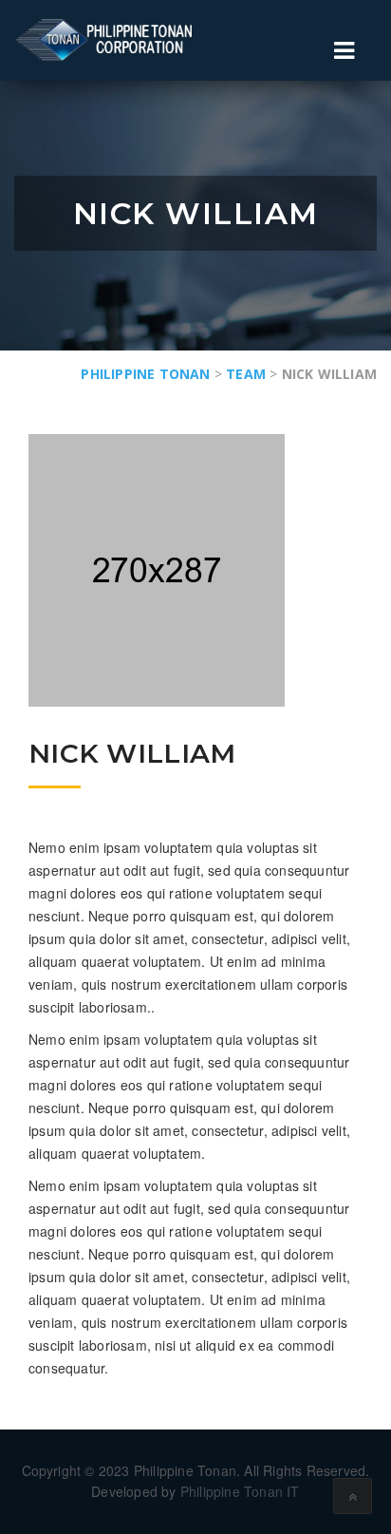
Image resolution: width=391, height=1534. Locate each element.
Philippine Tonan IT (240, 1491)
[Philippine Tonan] (108, 40)
